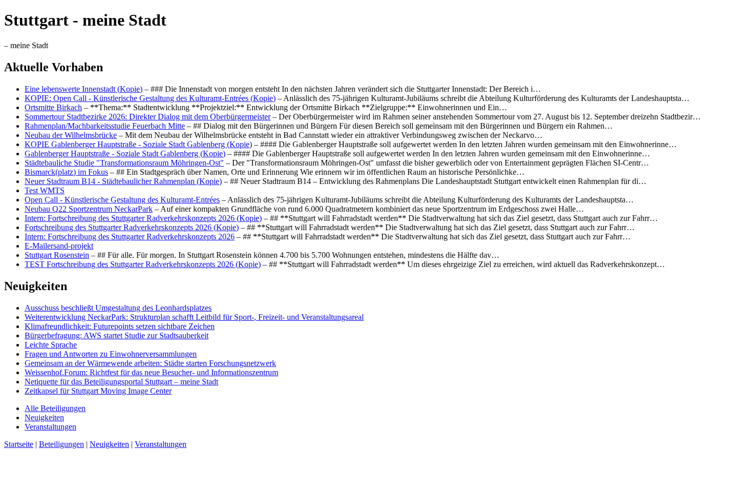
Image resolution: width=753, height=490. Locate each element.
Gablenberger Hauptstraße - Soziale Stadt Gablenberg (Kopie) (125, 153)
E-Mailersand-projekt (59, 245)
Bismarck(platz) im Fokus (66, 172)
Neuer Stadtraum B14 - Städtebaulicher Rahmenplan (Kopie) (123, 181)
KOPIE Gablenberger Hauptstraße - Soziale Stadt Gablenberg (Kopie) (138, 144)
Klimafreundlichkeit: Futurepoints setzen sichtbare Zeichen (120, 326)
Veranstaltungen (50, 426)
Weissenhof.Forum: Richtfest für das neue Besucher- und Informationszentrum (151, 372)
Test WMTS (45, 190)
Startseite (18, 444)
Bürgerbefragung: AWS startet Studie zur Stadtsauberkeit (116, 335)
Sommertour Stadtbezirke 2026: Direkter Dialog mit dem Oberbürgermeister (147, 116)
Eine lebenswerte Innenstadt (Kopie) (83, 89)
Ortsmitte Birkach (53, 107)
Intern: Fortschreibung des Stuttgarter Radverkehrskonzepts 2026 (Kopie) (143, 218)
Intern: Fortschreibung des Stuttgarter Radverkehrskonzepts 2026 (130, 236)
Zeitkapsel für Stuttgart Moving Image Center (98, 390)
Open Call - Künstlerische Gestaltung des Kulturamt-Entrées (122, 199)
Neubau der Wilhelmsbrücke (71, 135)
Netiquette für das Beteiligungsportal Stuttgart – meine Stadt (121, 381)
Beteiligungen (61, 444)
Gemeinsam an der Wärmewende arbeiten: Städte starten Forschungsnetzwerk (150, 363)
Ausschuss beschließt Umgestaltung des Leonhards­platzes (118, 307)
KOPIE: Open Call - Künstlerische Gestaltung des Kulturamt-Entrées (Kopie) (150, 98)
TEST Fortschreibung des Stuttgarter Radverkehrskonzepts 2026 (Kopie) (143, 264)
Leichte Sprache (51, 344)
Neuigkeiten (44, 417)
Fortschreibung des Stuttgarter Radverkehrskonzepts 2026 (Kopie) (132, 227)
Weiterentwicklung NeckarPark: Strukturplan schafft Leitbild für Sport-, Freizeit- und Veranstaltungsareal (194, 317)
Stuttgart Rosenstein (57, 255)
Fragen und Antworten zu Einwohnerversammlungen (111, 354)
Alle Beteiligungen (55, 408)
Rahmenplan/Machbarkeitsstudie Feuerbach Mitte (105, 125)
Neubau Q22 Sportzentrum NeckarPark (89, 209)
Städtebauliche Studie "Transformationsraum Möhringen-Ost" (124, 162)
